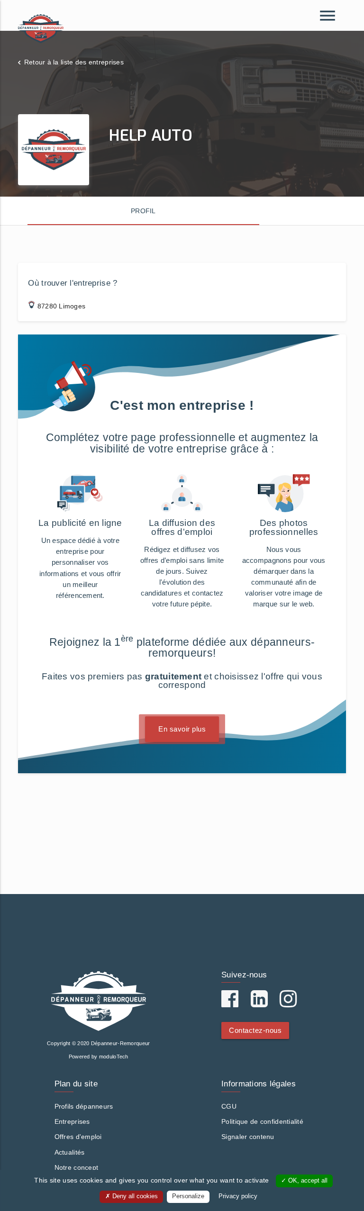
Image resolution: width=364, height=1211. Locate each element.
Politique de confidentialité (262, 1121)
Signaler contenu (247, 1136)
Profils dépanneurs (84, 1106)
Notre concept (77, 1167)
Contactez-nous (255, 1030)
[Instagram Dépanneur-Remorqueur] (288, 1003)
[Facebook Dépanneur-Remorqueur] (229, 1003)
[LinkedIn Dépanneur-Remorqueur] (259, 1003)
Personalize (188, 1196)
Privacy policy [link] (237, 1196)
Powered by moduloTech (98, 1056)
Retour (74, 62)
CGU (229, 1106)
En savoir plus (182, 729)
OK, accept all (307, 1180)
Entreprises (72, 1121)
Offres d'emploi (78, 1136)
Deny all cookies (134, 1196)
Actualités (70, 1152)
